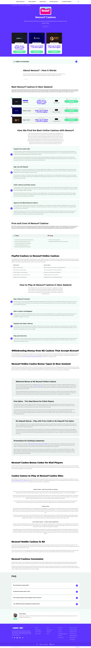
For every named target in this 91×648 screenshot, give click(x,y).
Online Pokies (42, 1)
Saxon (48, 633)
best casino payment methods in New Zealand (32, 356)
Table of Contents (22, 61)
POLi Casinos (72, 639)
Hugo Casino (26, 120)
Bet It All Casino (38, 631)
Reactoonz (49, 631)
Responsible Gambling (62, 633)
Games (47, 627)
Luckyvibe (25, 102)
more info (71, 103)
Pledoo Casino (27, 110)
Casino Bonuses (32, 1)
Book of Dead (49, 629)
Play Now (19, 51)
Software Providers (66, 1)
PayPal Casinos (72, 637)
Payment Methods (54, 1)
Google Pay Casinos (73, 629)
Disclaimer (60, 635)
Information (60, 627)
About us (60, 631)
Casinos (36, 627)
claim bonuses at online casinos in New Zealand (38, 443)
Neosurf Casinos (73, 633)
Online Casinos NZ (20, 1)
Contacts (60, 629)
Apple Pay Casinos (73, 631)
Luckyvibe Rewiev (56, 102)
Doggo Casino (38, 629)
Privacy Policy (60, 637)
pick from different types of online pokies (20, 480)
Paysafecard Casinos (73, 635)
